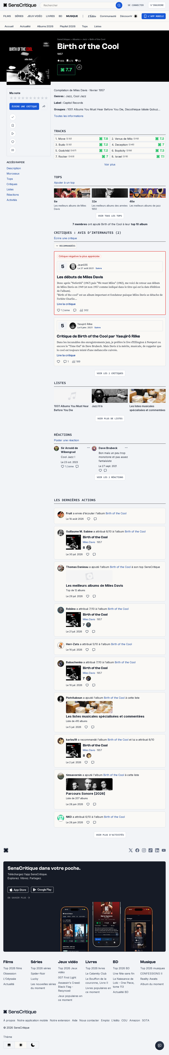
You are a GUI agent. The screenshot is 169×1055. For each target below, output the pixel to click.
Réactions (63, 434)
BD (115, 962)
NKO (69, 816)
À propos (9, 1020)
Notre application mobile (32, 1020)
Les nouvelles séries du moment (43, 986)
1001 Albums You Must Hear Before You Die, (96, 109)
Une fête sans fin (123, 973)
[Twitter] (131, 851)
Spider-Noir (38, 973)
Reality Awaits (148, 978)
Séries (36, 962)
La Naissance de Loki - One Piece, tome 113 (123, 982)
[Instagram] (144, 851)
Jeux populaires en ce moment (70, 998)
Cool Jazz (79, 96)
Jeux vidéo (68, 962)
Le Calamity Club (95, 973)
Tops (58, 177)
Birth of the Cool (97, 39)
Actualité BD (120, 992)
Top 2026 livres (95, 968)
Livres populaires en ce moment (98, 990)
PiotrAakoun (74, 697)
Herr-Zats (72, 644)
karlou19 (71, 739)
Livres (91, 962)
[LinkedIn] (157, 851)
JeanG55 (83, 264)
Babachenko (74, 662)
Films (8, 962)
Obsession (9, 973)
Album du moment (152, 984)
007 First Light (67, 977)
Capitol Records (73, 102)
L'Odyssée (9, 978)
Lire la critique (66, 304)
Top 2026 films (12, 968)
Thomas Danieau (77, 567)
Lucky (34, 978)
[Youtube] (164, 851)
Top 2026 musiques (152, 968)
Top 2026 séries (41, 968)
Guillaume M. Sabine (79, 531)
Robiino (71, 608)
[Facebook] (137, 851)
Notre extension (60, 1020)
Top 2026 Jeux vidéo (67, 970)
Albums (76, 39)
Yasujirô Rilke (84, 324)
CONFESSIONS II (151, 973)
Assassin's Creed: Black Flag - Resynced (69, 986)
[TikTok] (150, 851)
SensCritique (63, 39)
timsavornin (74, 775)
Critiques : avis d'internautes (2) (87, 232)
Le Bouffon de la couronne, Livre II (96, 980)
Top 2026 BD (121, 968)
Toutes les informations (68, 116)
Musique (148, 962)
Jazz (84, 39)
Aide (74, 1020)
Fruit (69, 513)
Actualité (8, 984)
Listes (60, 383)
